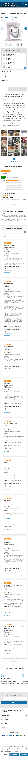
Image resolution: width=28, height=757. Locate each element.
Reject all (14, 754)
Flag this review (7, 272)
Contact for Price (11, 18)
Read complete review (6, 223)
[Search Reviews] (25, 232)
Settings (5, 754)
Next (14, 664)
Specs (11, 89)
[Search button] (20, 4)
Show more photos (14, 161)
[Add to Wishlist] (25, 68)
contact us (6, 19)
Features (4, 89)
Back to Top (14, 661)
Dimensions (17, 89)
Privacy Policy (17, 751)
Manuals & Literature (24, 89)
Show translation (7, 518)
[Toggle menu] (26, 5)
